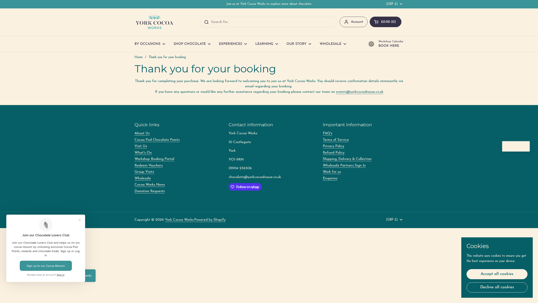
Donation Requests (149, 191)
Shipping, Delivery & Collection (347, 159)
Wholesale (142, 178)
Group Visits (144, 172)
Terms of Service (336, 140)
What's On (143, 152)
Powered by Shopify (209, 220)
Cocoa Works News (149, 184)
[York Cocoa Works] (154, 22)
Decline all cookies (497, 287)
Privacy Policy (333, 146)
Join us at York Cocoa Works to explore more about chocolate (268, 4)
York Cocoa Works (179, 220)
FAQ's (327, 133)
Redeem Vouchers (148, 165)
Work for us (332, 172)
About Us (142, 133)
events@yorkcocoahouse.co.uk (359, 92)
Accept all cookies (497, 274)
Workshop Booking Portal (154, 159)
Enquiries (330, 178)
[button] (385, 22)
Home (138, 57)
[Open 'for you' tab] (525, 146)
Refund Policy (333, 152)
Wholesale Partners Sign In (344, 165)
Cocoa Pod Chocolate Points (157, 140)
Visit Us (140, 146)
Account (357, 22)
